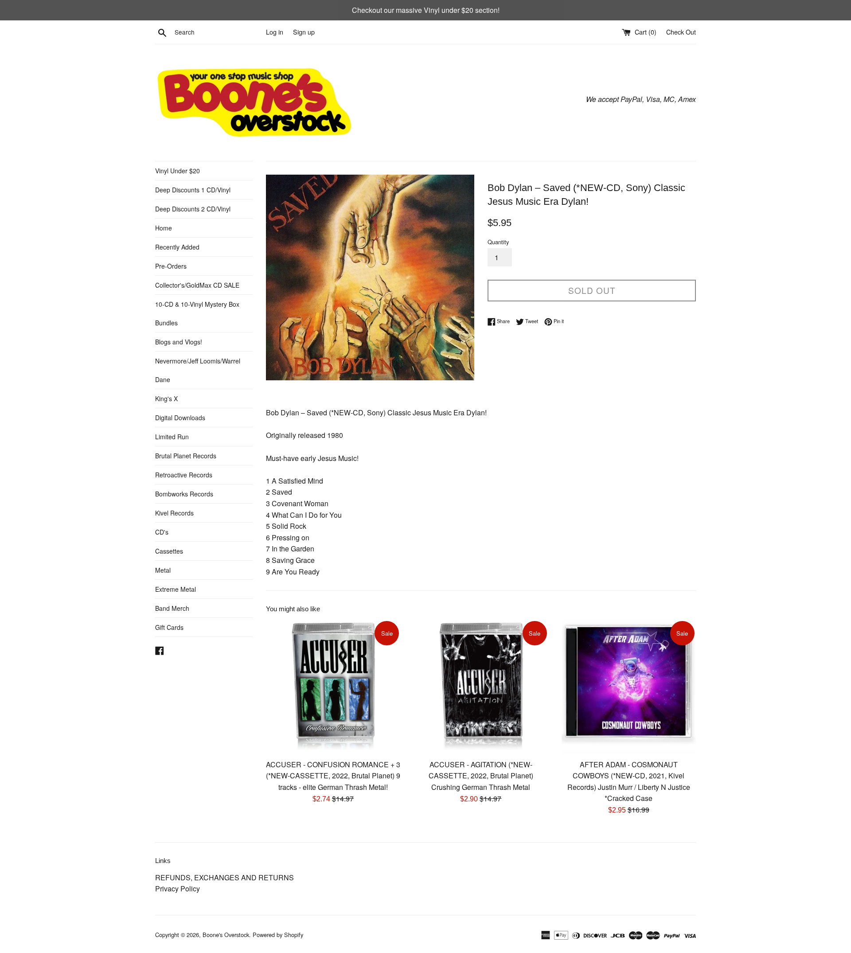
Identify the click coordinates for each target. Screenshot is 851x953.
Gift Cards (169, 627)
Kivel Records (174, 512)
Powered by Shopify (278, 934)
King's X (166, 398)
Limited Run (172, 436)
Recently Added (177, 246)
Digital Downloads (180, 417)
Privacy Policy (177, 888)
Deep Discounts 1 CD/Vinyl (192, 189)
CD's (161, 531)
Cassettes (169, 551)
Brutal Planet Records (185, 455)
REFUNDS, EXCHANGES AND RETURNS (224, 877)
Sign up (304, 31)
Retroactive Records (183, 474)
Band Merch (172, 608)
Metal (163, 570)
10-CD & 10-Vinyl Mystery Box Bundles (197, 313)
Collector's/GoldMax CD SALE (197, 285)
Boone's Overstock (226, 934)
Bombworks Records (184, 493)
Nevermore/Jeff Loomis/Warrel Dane (197, 370)
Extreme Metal (175, 589)
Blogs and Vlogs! (178, 341)
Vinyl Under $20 (177, 170)
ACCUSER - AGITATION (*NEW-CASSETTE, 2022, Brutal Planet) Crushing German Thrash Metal (481, 775)
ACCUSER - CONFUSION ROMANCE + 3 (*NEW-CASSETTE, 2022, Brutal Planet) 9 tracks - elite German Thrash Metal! (333, 775)
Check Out (681, 31)
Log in (274, 31)
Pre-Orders (171, 266)
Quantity (498, 242)
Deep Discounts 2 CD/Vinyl (192, 208)
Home (163, 227)
